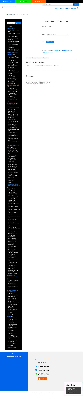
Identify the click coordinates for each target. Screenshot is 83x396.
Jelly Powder (11, 171)
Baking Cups (11, 56)
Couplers (10, 64)
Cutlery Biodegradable (14, 224)
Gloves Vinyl (11, 238)
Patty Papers (11, 255)
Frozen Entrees (12, 164)
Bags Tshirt (10, 195)
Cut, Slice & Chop (12, 108)
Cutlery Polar (11, 227)
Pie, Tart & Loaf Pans (13, 44)
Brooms (10, 293)
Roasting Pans (11, 132)
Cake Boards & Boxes (13, 57)
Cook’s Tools (11, 103)
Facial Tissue (11, 298)
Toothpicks (11, 267)
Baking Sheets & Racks (14, 33)
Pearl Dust (10, 76)
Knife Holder (11, 335)
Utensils (10, 117)
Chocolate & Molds (13, 41)
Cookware (10, 119)
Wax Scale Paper (12, 270)
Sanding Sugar (11, 78)
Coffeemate (11, 156)
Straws (9, 263)
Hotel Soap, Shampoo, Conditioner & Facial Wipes (13, 304)
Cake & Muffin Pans (13, 36)
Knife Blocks (11, 333)
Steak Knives (11, 343)
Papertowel (11, 311)
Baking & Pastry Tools (13, 30)
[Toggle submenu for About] (69, 8)
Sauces (9, 177)
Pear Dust (10, 75)
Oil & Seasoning (12, 114)
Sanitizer (10, 312)
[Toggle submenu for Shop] (63, 8)
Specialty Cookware (13, 138)
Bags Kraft (10, 190)
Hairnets (10, 243)
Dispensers (11, 296)
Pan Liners (10, 254)
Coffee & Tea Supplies (13, 121)
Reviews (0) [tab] (44, 58)
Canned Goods (11, 150)
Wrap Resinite (11, 273)
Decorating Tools (12, 42)
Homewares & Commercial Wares (63, 50)
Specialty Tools (12, 116)
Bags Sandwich (12, 193)
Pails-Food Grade (12, 252)
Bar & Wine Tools (12, 280)
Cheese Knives (11, 322)
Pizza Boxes (11, 257)
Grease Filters (11, 240)
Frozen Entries (11, 166)
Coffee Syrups (11, 155)
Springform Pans (12, 50)
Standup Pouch (12, 262)
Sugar (9, 182)
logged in (35, 83)
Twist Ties (10, 268)
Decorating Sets (12, 65)
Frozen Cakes (11, 163)
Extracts (10, 161)
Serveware (10, 285)
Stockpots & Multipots (13, 141)
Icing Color (10, 68)
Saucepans (10, 134)
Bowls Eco (10, 200)
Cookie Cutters (11, 62)
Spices (9, 180)
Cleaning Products (12, 295)
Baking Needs (11, 148)
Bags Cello (10, 189)
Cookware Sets (12, 127)
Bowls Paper (11, 201)
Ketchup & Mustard (13, 172)
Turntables (10, 83)
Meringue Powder (12, 72)
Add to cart (50, 41)
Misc (9, 73)
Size (43, 34)
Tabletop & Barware (13, 286)
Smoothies (10, 179)
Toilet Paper (11, 314)
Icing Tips (10, 70)
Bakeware (10, 28)
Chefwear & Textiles (13, 85)
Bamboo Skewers (12, 197)
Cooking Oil (11, 158)
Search (76, 4)
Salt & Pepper (11, 175)
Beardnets (10, 198)
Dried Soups (11, 159)
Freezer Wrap (11, 236)
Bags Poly (10, 192)
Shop (12, 14)
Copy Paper (11, 222)
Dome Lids (10, 232)
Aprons (10, 88)
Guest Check (11, 241)
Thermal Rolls (11, 265)
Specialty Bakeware (13, 135)
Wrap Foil (10, 271)
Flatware (10, 281)
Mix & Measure (11, 112)
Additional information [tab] (33, 58)
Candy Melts (11, 60)
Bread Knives (11, 317)
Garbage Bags (11, 299)
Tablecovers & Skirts (13, 99)
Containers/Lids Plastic (14, 216)
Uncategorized (11, 347)
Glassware (10, 283)
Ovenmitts (10, 98)
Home (8, 14)
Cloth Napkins (11, 93)
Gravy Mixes (11, 167)
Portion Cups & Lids (13, 259)
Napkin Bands (11, 249)
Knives (9, 316)
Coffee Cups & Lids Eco (14, 209)
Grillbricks (10, 301)
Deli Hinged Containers (14, 228)
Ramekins (10, 47)
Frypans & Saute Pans (13, 129)
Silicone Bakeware (12, 49)
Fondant (10, 67)
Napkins (10, 251)
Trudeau (9, 345)
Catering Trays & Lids (13, 203)
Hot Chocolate (11, 169)
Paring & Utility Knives (13, 337)
